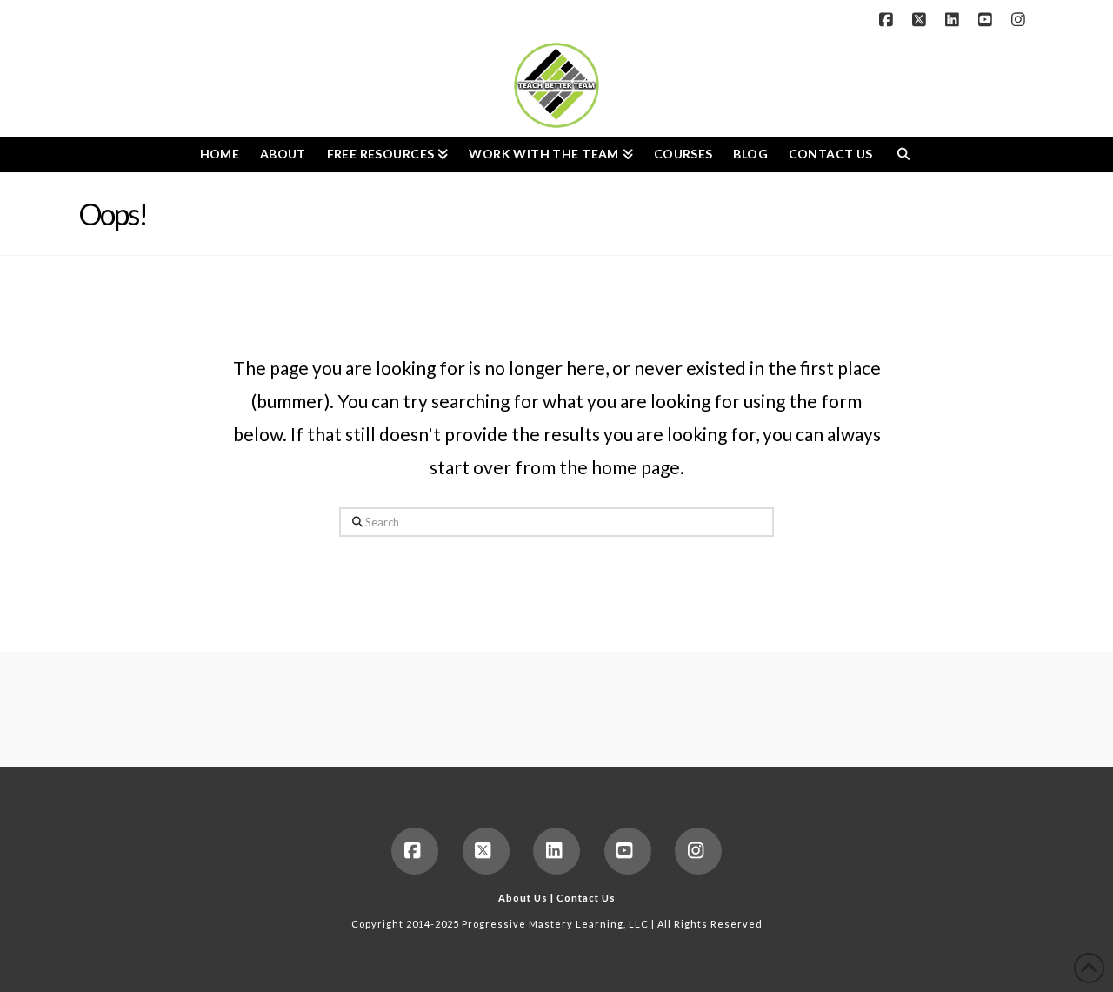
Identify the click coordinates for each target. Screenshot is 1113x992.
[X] (922, 19)
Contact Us (586, 897)
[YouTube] (988, 19)
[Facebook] (889, 19)
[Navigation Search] (903, 154)
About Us (523, 897)
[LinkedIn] (955, 19)
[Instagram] (1021, 19)
